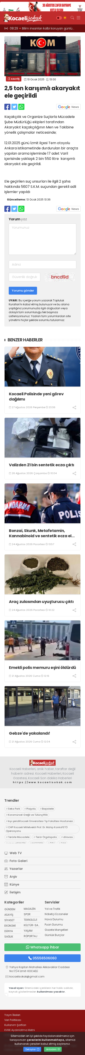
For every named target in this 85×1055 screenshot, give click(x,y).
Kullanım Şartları (15, 1025)
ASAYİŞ (15, 79)
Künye (14, 884)
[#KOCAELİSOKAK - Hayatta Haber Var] (22, 17)
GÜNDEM (9, 909)
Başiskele (47, 808)
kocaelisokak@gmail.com (26, 976)
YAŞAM (28, 930)
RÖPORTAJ (30, 936)
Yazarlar (16, 869)
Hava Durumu (54, 919)
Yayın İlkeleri (12, 1015)
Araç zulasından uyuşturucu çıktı (41, 601)
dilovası (67, 837)
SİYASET (9, 920)
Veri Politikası (12, 1020)
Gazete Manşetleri (56, 930)
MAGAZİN (30, 909)
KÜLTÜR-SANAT (33, 925)
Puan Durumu (54, 924)
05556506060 (45, 958)
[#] (42, 762)
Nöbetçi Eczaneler (56, 914)
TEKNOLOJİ (30, 920)
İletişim (14, 892)
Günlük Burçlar (54, 935)
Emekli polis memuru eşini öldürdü (42, 667)
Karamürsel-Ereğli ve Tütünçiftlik (27, 815)
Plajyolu (30, 808)
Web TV (15, 853)
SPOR (27, 914)
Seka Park (13, 808)
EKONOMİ (10, 925)
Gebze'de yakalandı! (29, 733)
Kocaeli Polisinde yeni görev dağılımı (36, 396)
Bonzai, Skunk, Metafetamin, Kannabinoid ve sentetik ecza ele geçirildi (41, 533)
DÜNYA (8, 931)
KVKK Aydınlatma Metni (19, 1030)
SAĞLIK (8, 936)
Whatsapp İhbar (44, 947)
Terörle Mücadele (17, 837)
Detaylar (31, 1049)
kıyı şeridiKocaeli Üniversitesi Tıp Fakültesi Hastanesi (39, 821)
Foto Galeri (18, 861)
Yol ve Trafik (52, 909)
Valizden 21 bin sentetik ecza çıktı (41, 464)
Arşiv (13, 876)
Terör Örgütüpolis (45, 837)
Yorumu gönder (23, 290)
